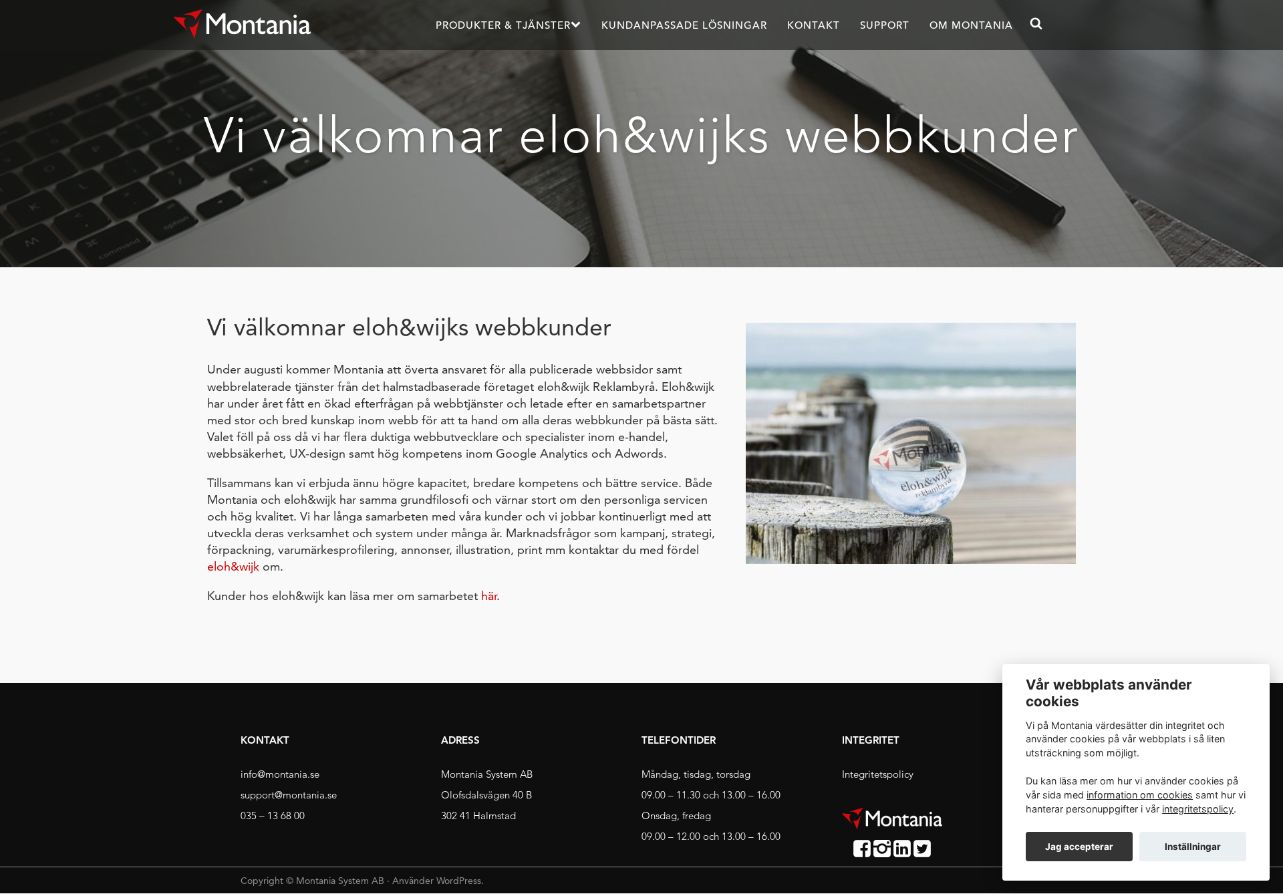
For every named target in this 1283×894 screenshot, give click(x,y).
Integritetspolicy (877, 774)
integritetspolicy (1198, 808)
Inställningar (1193, 846)
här (488, 595)
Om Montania (971, 25)
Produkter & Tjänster (503, 25)
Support (884, 25)
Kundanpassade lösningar (684, 25)
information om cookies (1140, 794)
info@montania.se (280, 774)
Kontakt (813, 25)
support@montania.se (289, 794)
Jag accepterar (1079, 846)
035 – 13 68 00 (273, 815)
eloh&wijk (233, 566)
